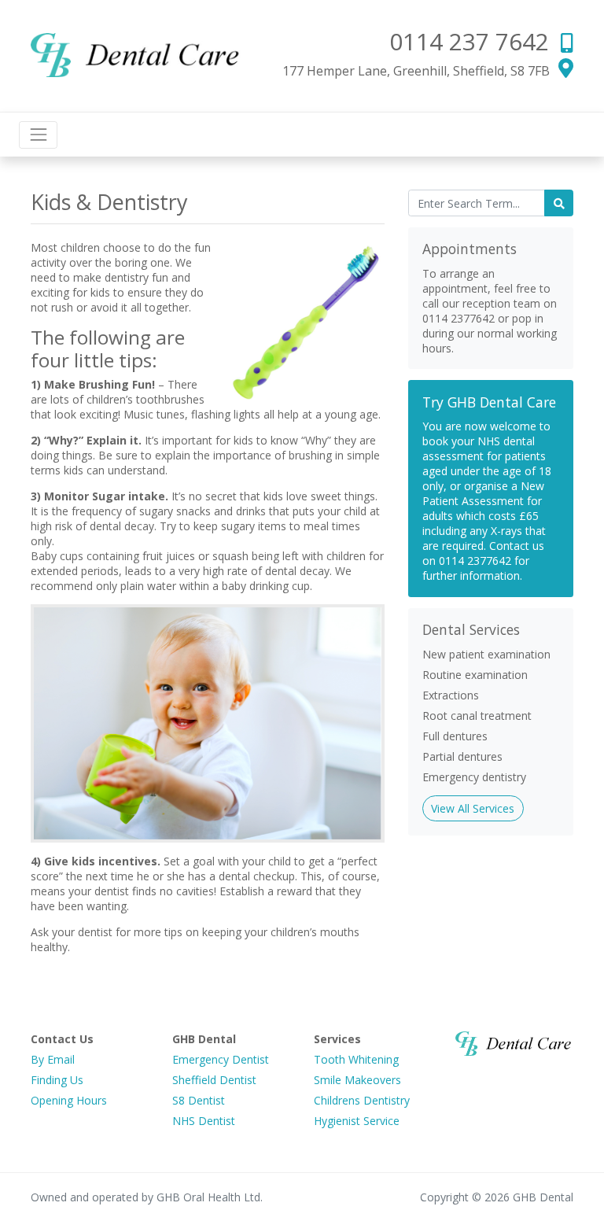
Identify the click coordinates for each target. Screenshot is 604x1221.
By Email (53, 1059)
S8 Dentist (198, 1100)
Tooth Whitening (356, 1059)
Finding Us (57, 1079)
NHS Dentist (203, 1120)
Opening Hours (69, 1100)
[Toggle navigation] (38, 135)
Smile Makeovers (357, 1079)
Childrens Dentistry (362, 1100)
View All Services (472, 808)
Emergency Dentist (220, 1059)
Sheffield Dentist (214, 1079)
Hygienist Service (357, 1120)
